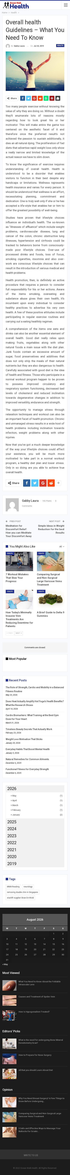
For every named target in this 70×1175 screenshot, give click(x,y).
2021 (11, 849)
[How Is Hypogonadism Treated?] (9, 1015)
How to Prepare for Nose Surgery (35, 1055)
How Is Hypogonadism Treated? (34, 1011)
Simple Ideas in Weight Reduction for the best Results (51, 529)
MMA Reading (13, 887)
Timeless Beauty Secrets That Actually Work (29, 729)
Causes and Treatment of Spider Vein (37, 996)
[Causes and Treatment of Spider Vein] (9, 1000)
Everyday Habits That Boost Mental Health (28, 749)
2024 (11, 828)
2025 (11, 822)
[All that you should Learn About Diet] (9, 1074)
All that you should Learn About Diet (36, 1070)
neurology (28, 887)
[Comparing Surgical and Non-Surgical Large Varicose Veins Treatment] (50, 561)
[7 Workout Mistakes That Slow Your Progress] (19, 561)
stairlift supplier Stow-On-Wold (20, 898)
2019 (11, 863)
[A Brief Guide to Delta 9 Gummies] (50, 599)
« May (5, 964)
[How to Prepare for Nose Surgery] (9, 1059)
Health (60, 45)
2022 (11, 842)
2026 (11, 788)
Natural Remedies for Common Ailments (27, 759)
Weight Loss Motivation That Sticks (24, 739)
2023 (11, 836)
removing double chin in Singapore (22, 892)
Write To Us (31, 1155)
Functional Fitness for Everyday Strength (27, 769)
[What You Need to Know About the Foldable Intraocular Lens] (9, 985)
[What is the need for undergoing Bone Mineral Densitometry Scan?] (9, 1044)
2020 (11, 856)
